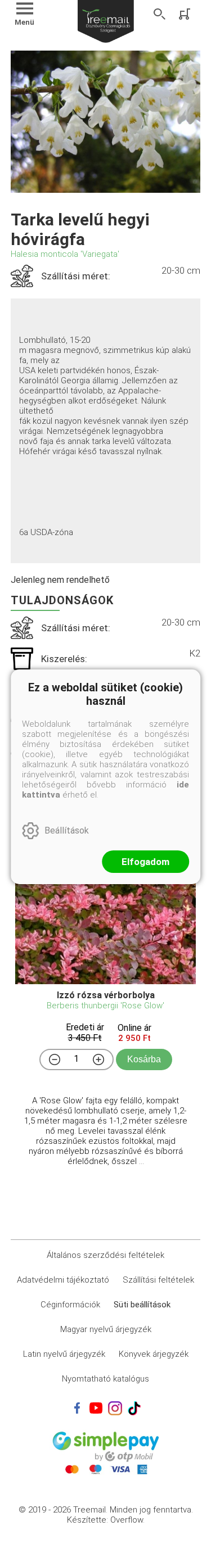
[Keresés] (159, 14)
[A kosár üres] (185, 14)
